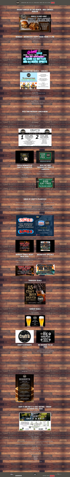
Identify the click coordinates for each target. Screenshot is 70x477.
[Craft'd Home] (17, 2)
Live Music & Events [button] (36, 2)
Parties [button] (44, 2)
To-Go (30, 2)
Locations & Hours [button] (23, 2)
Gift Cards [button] (48, 2)
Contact (48, 475)
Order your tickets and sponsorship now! (35, 452)
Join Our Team (44, 475)
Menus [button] (27, 2)
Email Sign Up (52, 475)
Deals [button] (32, 2)
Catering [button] (41, 2)
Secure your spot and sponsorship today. (35, 433)
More (46, 2)
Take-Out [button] (53, 2)
